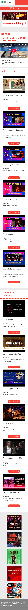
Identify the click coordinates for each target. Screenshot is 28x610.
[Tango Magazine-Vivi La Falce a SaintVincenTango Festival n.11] (14, 154)
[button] (14, 84)
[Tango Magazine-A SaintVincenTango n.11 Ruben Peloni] (14, 223)
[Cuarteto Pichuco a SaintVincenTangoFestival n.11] (14, 258)
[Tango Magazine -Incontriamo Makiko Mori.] (14, 412)
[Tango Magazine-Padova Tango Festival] (14, 84)
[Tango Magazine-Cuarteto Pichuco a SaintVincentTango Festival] (14, 119)
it (26, 2)
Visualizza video (14, 108)
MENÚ (12, 8)
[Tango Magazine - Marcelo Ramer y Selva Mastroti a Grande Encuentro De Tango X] (14, 308)
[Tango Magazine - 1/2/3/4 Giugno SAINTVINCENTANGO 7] (14, 378)
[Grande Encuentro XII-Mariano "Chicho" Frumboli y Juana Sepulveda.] (14, 482)
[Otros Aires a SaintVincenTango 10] (14, 343)
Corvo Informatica (22, 607)
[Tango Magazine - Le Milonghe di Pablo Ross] (14, 447)
